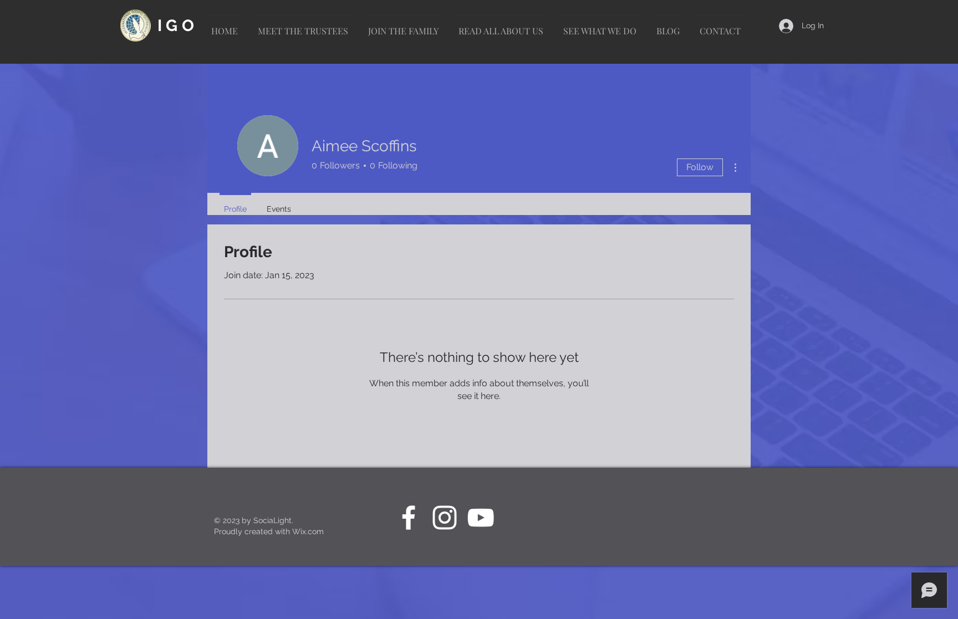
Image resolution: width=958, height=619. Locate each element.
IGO (177, 25)
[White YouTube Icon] (481, 518)
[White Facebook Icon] (409, 518)
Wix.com (308, 531)
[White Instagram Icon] (445, 518)
